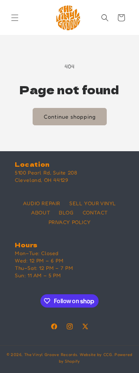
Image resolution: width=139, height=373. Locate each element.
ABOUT (40, 212)
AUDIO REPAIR (41, 203)
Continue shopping (70, 116)
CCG (107, 354)
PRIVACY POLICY (69, 222)
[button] (15, 18)
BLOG (66, 212)
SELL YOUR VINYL (92, 203)
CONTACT (95, 212)
